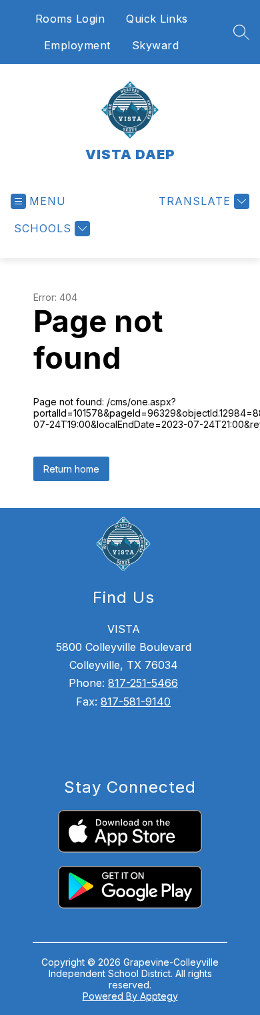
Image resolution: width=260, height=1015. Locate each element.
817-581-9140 (136, 701)
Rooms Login (70, 18)
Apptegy (159, 996)
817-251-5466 (143, 683)
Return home (71, 469)
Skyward (155, 45)
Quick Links (157, 18)
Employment (77, 45)
